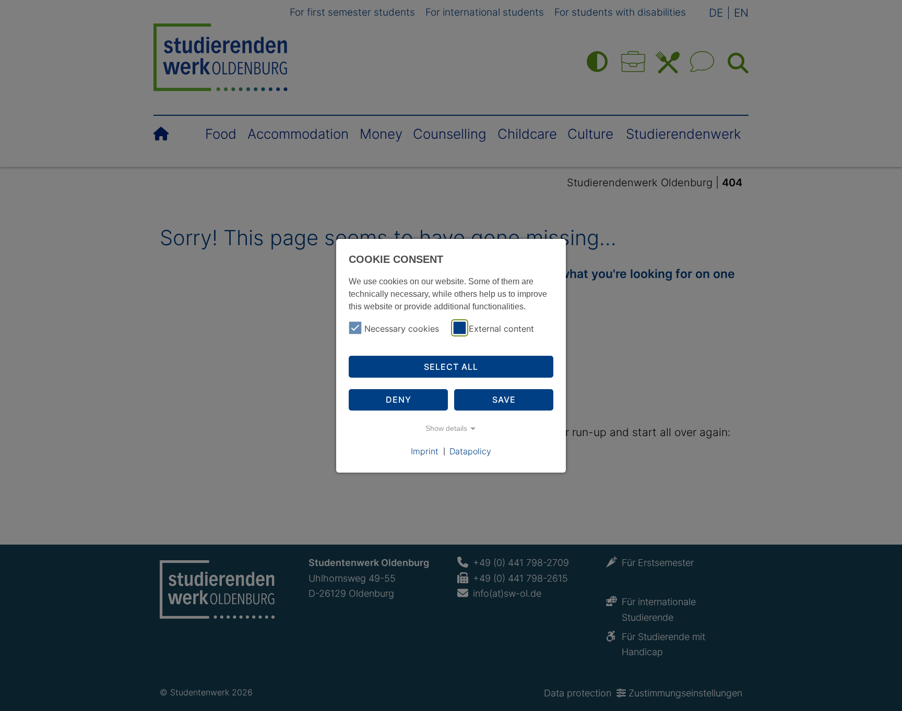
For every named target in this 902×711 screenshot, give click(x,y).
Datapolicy (470, 450)
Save (504, 399)
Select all (451, 366)
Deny (398, 399)
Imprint (424, 450)
